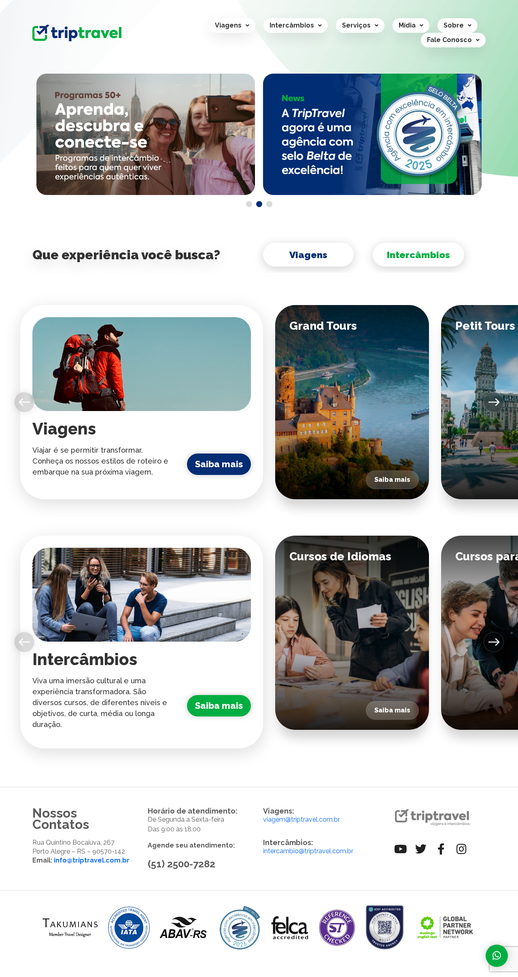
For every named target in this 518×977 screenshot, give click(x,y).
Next (494, 402)
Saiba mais (219, 464)
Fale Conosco (449, 40)
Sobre (454, 25)
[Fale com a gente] (497, 956)
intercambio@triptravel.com (304, 851)
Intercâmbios (292, 25)
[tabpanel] (145, 134)
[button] (232, 25)
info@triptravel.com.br (92, 860)
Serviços (356, 25)
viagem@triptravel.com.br (301, 819)
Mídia (407, 25)
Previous (25, 402)
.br (349, 851)
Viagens (228, 25)
